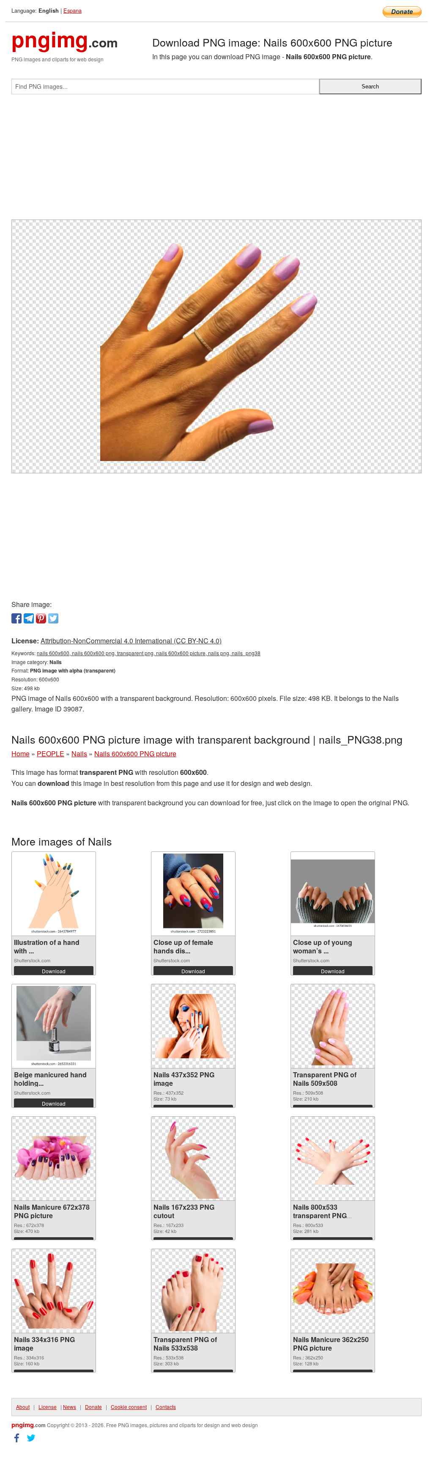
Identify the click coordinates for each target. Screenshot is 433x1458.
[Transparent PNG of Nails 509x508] (333, 1025)
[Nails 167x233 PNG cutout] (193, 1158)
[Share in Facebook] (16, 618)
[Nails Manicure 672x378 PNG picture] (53, 1158)
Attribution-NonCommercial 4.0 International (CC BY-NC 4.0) (131, 640)
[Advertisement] (216, 160)
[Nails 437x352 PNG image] (193, 1026)
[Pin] (41, 618)
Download (54, 971)
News (69, 1406)
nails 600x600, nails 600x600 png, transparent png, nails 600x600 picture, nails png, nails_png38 (148, 652)
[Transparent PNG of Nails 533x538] (193, 1291)
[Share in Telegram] (29, 618)
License (47, 1406)
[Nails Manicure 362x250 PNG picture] (333, 1290)
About (23, 1406)
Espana (72, 10)
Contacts (166, 1406)
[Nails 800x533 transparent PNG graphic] (333, 1158)
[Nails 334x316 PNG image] (53, 1291)
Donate (93, 1406)
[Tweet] (53, 618)
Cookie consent (129, 1406)
